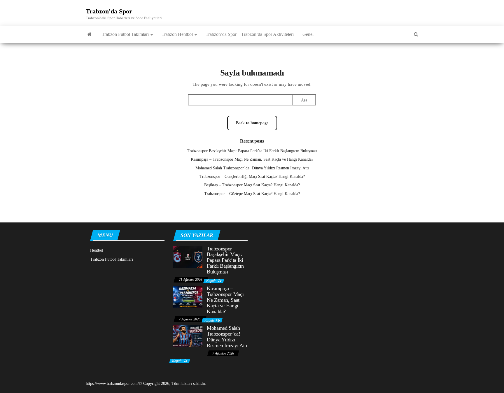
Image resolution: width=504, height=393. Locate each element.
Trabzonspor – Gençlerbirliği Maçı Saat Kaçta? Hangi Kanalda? (252, 176)
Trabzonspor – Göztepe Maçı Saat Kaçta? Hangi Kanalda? (252, 194)
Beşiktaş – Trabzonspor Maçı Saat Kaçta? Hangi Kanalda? (252, 185)
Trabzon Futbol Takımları (126, 34)
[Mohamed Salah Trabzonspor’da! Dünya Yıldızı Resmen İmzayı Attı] (187, 336)
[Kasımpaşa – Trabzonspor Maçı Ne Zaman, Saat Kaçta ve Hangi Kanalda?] (187, 296)
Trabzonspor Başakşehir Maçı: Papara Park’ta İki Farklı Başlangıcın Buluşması (252, 151)
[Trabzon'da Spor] (89, 34)
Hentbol (96, 250)
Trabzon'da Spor (109, 11)
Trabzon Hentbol (178, 34)
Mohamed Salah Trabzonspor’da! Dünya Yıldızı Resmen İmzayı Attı (252, 168)
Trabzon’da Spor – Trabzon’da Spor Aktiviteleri (250, 34)
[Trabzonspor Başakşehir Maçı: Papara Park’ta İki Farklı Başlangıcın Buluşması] (187, 256)
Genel (308, 34)
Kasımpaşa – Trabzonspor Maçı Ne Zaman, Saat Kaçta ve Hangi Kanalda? (252, 159)
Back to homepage (252, 123)
